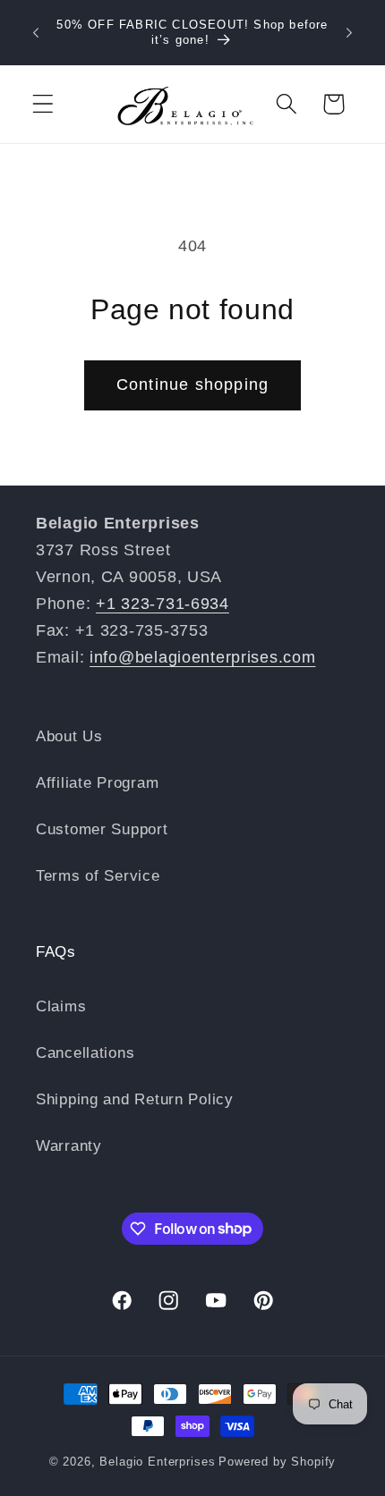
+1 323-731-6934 (162, 604)
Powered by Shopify (277, 1461)
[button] (43, 104)
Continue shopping (192, 384)
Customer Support (102, 829)
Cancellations (85, 1052)
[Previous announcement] (36, 33)
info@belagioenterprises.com (202, 657)
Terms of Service (98, 875)
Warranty (69, 1145)
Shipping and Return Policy (135, 1099)
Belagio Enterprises (157, 1461)
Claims (61, 1006)
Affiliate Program (97, 782)
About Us (69, 736)
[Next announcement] (349, 33)
